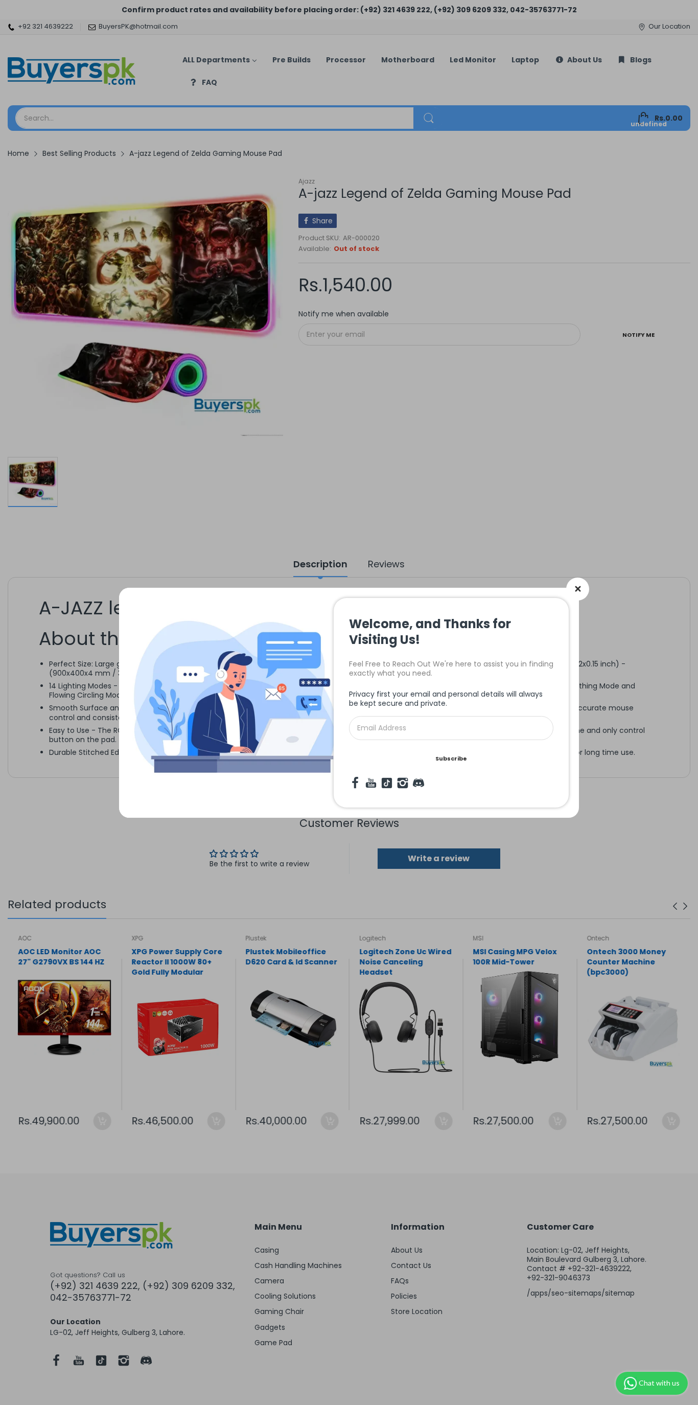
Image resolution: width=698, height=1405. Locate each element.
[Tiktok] (387, 783)
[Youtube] (371, 783)
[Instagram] (403, 783)
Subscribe (451, 758)
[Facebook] (355, 783)
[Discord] (418, 783)
